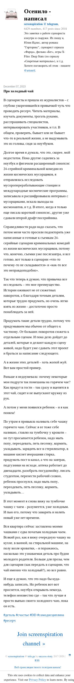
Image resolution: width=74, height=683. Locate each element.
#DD (33, 615)
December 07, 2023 (14, 86)
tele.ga (31, 656)
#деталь (9, 615)
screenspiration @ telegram (41, 24)
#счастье (22, 615)
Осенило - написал (37, 15)
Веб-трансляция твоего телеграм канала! (37, 667)
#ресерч (9, 620)
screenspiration (16, 656)
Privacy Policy (37, 680)
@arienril (29, 70)
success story (45, 656)
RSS (37, 660)
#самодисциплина (50, 615)
